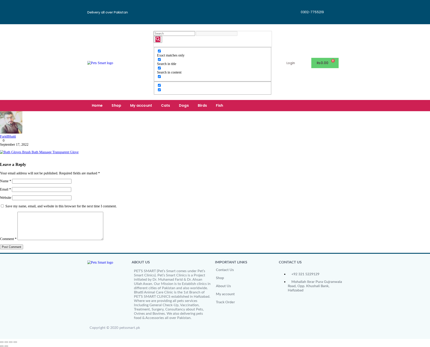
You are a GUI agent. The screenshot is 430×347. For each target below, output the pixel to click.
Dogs (184, 105)
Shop (116, 105)
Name (5, 181)
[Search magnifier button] (158, 39)
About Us (223, 286)
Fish (219, 105)
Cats (165, 105)
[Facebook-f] (331, 5)
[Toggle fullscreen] (6, 342)
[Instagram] (331, 17)
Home (97, 105)
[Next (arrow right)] (6, 346)
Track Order (225, 302)
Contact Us (225, 270)
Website (5, 198)
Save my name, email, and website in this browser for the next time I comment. (61, 206)
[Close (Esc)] (15, 342)
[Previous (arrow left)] (2, 346)
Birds (202, 105)
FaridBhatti (8, 136)
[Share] (11, 342)
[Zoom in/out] (2, 342)
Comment (8, 239)
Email (5, 189)
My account (141, 105)
